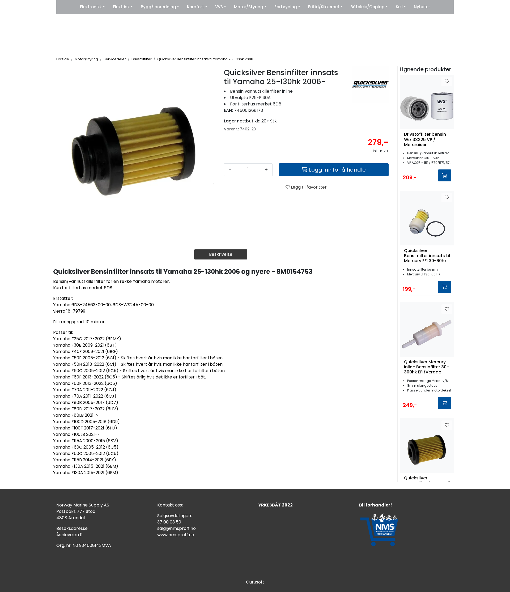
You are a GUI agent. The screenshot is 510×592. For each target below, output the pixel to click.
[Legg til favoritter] (446, 81)
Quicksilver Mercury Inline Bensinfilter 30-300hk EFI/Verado (426, 367)
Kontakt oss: (170, 505)
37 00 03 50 (169, 522)
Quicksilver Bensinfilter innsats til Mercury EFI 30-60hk (427, 255)
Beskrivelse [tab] (220, 254)
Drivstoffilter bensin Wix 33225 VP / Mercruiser (425, 139)
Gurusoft (255, 582)
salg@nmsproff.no (176, 528)
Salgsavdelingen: (174, 516)
